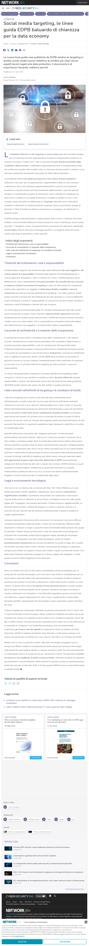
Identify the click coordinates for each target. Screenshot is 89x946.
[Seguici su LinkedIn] (50, 896)
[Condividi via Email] (16, 50)
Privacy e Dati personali (40, 44)
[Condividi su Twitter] (8, 50)
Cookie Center (43, 904)
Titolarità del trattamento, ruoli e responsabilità (27, 244)
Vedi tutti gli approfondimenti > (75, 889)
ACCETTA (22, 941)
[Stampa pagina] (20, 50)
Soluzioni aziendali (27, 14)
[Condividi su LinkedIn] (12, 50)
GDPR (47, 356)
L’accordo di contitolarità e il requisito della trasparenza (31, 247)
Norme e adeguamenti (10, 14)
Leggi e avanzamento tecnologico (21, 253)
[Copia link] (24, 50)
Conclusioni (11, 256)
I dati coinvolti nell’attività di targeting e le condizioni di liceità (33, 250)
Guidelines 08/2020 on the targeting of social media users (37, 154)
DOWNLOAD (35, 758)
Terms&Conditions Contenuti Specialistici (20, 904)
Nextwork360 (10, 914)
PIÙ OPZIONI (65, 941)
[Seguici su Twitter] (55, 896)
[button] (6, 8)
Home (5, 44)
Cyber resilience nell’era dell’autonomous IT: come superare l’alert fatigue (39, 707)
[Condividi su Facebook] (4, 50)
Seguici (39, 896)
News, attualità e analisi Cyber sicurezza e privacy (65, 14)
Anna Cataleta (9, 77)
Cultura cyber (40, 14)
